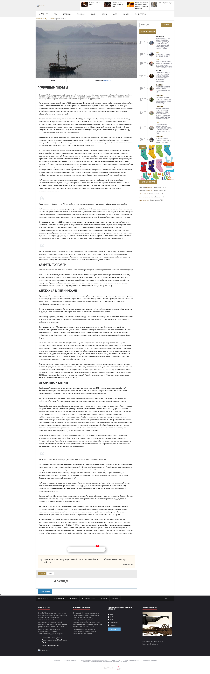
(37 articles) (107, 80)
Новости (126, 14)
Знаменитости (59, 598)
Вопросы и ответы (88, 598)
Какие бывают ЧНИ (159, 187)
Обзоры (93, 14)
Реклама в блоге (150, 660)
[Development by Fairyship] (118, 668)
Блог (55, 14)
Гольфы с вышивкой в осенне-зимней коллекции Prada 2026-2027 (163, 89)
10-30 (111, 617)
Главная (56, 660)
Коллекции (67, 14)
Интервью (73, 598)
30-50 (111, 619)
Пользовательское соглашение (94, 660)
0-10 (111, 614)
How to (104, 14)
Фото (115, 14)
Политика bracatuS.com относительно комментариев (105, 662)
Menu (41, 14)
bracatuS (142, 187)
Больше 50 (113, 622)
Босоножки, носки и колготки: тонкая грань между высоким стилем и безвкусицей (163, 100)
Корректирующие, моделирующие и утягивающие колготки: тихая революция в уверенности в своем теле (164, 129)
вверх (167, 598)
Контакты (116, 660)
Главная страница (41, 19)
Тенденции (81, 14)
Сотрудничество (132, 660)
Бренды (115, 598)
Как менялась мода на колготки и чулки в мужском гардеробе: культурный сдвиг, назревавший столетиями (163, 77)
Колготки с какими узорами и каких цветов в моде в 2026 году (163, 140)
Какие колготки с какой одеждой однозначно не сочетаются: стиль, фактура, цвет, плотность (164, 64)
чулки (50, 573)
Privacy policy (71, 660)
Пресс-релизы (160, 36)
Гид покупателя (140, 14)
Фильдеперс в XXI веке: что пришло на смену (163, 55)
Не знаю (112, 625)
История (51, 19)
